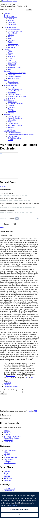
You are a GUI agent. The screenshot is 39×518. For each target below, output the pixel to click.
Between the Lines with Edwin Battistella (21, 134)
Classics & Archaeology (15, 31)
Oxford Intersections (14, 138)
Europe (10, 60)
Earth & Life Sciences (15, 89)
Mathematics (12, 93)
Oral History (12, 65)
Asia (9, 55)
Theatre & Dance (13, 45)
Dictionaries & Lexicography (17, 73)
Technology (12, 98)
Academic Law (13, 82)
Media (10, 36)
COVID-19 (11, 87)
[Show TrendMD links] (38, 218)
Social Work (12, 111)
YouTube (11, 20)
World (10, 69)
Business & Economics (15, 103)
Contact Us (7, 434)
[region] (19, 505)
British (10, 58)
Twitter (6, 15)
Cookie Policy (8, 440)
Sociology (11, 112)
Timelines (11, 127)
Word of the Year (13, 78)
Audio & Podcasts (14, 116)
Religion (10, 42)
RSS (35, 411)
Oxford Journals (9, 491)
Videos (10, 129)
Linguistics (11, 74)
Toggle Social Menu (10, 17)
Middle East (12, 64)
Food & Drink (12, 33)
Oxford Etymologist (14, 76)
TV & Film (11, 47)
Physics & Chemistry (14, 94)
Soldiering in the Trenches (8, 210)
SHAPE (10, 140)
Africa (10, 51)
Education (11, 105)
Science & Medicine (10, 85)
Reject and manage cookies (19, 509)
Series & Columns (10, 131)
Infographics (12, 120)
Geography (11, 107)
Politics (10, 109)
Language (7, 71)
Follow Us (7, 432)
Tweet (2, 227)
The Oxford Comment (15, 125)
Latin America (12, 62)
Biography (11, 56)
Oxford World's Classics (11, 386)
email (30, 411)
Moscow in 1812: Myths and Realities (11, 198)
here (26, 377)
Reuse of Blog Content (11, 438)
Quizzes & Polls (13, 123)
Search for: (3, 9)
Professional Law (13, 84)
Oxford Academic (9, 489)
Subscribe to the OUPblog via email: (11, 390)
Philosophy (11, 40)
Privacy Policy (5, 402)
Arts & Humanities (10, 27)
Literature (11, 35)
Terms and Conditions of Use (13, 436)
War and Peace (10, 376)
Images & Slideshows (15, 118)
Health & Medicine (14, 91)
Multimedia (7, 114)
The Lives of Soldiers (6, 193)
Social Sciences (9, 100)
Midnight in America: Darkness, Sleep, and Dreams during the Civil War (19, 204)
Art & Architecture (14, 29)
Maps (10, 122)
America (10, 53)
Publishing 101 (13, 136)
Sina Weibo (11, 22)
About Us (7, 431)
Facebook (7, 13)
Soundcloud (12, 24)
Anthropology (12, 102)
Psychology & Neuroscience (17, 96)
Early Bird (7, 383)
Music (10, 38)
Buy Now (3, 186)
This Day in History (14, 67)
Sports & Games (13, 44)
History (6, 49)
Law (5, 80)
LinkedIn (11, 19)
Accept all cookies (20, 515)
